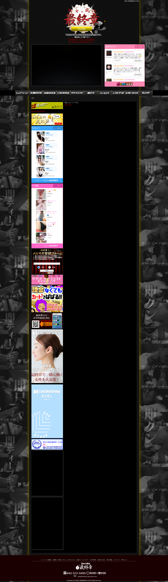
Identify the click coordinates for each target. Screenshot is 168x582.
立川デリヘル (40, 180)
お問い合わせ (101, 559)
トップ (44, 559)
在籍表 (49, 559)
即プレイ (124, 559)
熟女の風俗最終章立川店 (83, 580)
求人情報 (109, 559)
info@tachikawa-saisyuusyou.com (87, 576)
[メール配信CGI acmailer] (50, 272)
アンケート (117, 559)
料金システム (62, 559)
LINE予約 (93, 559)
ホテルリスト (71, 559)
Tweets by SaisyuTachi (38, 111)
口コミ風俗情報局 (51, 180)
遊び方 (79, 559)
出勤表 (55, 559)
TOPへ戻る (68, 105)
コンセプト (85, 559)
